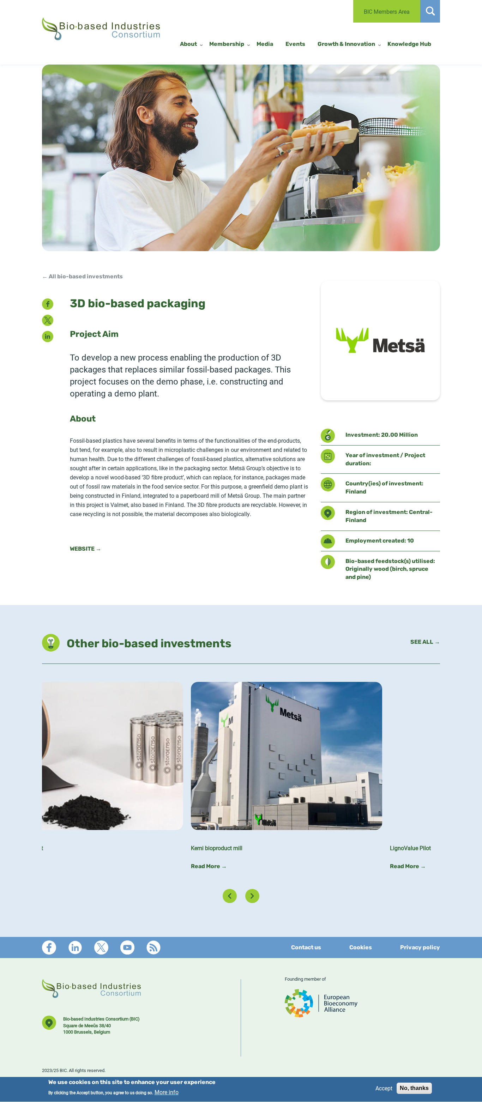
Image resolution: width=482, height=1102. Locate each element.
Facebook (49, 947)
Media (265, 44)
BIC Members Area (387, 11)
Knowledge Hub (409, 44)
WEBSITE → (85, 549)
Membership (226, 44)
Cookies (360, 948)
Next (252, 896)
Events (295, 44)
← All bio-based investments (82, 277)
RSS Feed (153, 947)
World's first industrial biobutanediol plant (296, 848)
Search (430, 11)
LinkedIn (75, 947)
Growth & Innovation (346, 44)
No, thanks (414, 1088)
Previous (230, 896)
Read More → (64, 867)
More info (167, 1092)
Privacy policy (420, 948)
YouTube (127, 947)
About (188, 44)
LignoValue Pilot (66, 848)
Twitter (101, 947)
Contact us (306, 948)
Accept (383, 1088)
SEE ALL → (425, 642)
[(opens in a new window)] (321, 1014)
